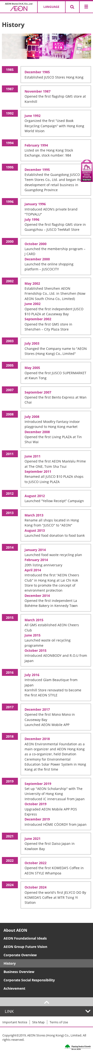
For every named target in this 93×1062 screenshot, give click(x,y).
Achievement (14, 988)
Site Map (38, 1022)
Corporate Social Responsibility (29, 980)
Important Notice (14, 1022)
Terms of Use (59, 1022)
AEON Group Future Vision (25, 946)
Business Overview (19, 971)
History (10, 963)
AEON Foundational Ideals (25, 938)
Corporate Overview (20, 955)
